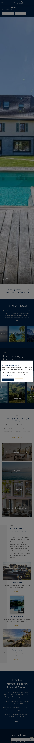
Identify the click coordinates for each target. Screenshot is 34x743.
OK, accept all (8, 380)
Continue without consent (25, 362)
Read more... (10, 375)
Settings (19, 380)
